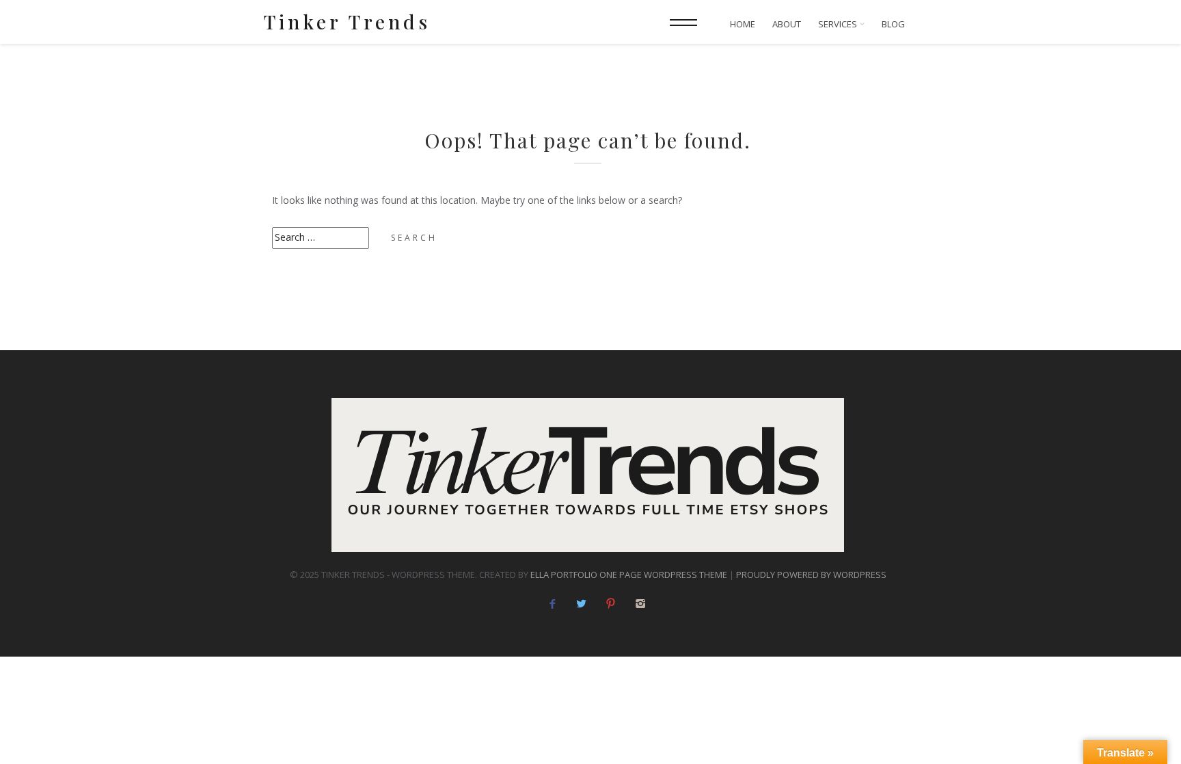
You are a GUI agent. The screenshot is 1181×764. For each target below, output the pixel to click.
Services (838, 24)
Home (742, 24)
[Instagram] (640, 604)
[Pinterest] (611, 604)
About (786, 24)
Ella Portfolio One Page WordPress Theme (628, 574)
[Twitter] (581, 604)
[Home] (587, 475)
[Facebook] (552, 604)
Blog (893, 24)
